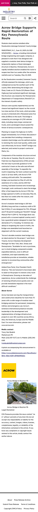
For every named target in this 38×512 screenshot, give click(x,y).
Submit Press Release (11, 504)
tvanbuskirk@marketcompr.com (13, 343)
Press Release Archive (22, 500)
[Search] (25, 18)
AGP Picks (5, 3)
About (10, 500)
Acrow (15, 53)
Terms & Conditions (28, 504)
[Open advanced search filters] (29, 18)
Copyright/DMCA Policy (13, 509)
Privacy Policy (29, 509)
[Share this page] (35, 18)
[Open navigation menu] (3, 18)
